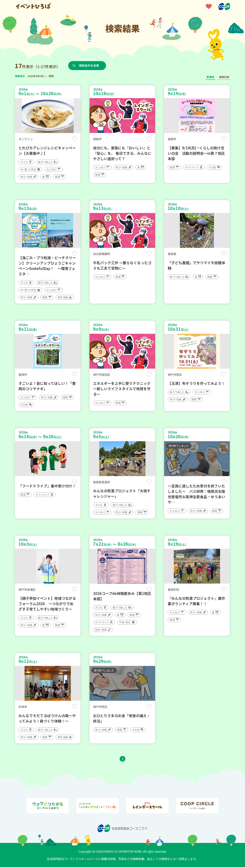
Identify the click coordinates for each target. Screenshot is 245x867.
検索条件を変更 (89, 65)
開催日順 (224, 77)
